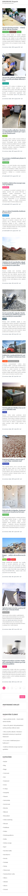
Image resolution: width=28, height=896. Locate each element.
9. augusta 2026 (16, 151)
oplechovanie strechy (12, 620)
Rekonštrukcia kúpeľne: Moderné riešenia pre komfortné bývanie (13, 511)
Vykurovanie (6, 870)
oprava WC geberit (18, 94)
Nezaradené (5, 162)
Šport (9, 559)
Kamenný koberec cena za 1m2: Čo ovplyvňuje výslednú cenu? (13, 460)
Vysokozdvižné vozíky (13, 361)
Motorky (5, 808)
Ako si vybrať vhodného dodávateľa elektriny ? (13, 212)
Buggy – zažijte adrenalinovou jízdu (13, 556)
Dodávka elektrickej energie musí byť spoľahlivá (13, 184)
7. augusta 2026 (14, 176)
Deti (4, 777)
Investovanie (6, 804)
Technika (5, 361)
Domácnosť (5, 32)
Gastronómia (6, 800)
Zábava (13, 559)
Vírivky (4, 412)
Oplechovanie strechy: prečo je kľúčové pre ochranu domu (13, 609)
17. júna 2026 (16, 376)
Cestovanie (6, 773)
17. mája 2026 (16, 429)
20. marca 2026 (16, 681)
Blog (4, 765)
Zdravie (5, 885)
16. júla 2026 (15, 283)
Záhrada (5, 881)
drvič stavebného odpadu (13, 321)
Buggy (4, 559)
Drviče (4, 268)
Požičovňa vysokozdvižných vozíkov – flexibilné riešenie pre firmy (13, 356)
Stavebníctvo (13, 32)
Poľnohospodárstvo (8, 835)
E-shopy (5, 788)
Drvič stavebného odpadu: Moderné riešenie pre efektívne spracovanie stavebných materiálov (13, 314)
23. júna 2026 (16, 334)
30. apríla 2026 (16, 479)
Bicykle (5, 761)
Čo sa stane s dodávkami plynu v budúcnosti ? (14, 159)
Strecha (19, 32)
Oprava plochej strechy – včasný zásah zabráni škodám (13, 28)
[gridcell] (14, 567)
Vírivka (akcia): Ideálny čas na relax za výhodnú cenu (13, 408)
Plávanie (5, 823)
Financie (5, 796)
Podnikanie (6, 827)
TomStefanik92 (6, 176)
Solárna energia (7, 843)
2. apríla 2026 (16, 576)
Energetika (6, 792)
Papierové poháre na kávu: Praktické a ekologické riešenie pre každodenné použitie (13, 662)
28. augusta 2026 (16, 47)
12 (20, 688)
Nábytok (5, 136)
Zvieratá (5, 889)
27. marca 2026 (16, 629)
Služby (5, 839)
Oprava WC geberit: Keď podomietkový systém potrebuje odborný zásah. (14, 79)
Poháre (4, 666)
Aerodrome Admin (7, 47)
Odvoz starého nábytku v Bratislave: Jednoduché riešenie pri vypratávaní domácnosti (13, 131)
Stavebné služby (7, 850)
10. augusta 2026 (16, 98)
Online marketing (7, 819)
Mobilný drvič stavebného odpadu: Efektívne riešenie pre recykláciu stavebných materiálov (13, 263)
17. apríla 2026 (16, 531)
